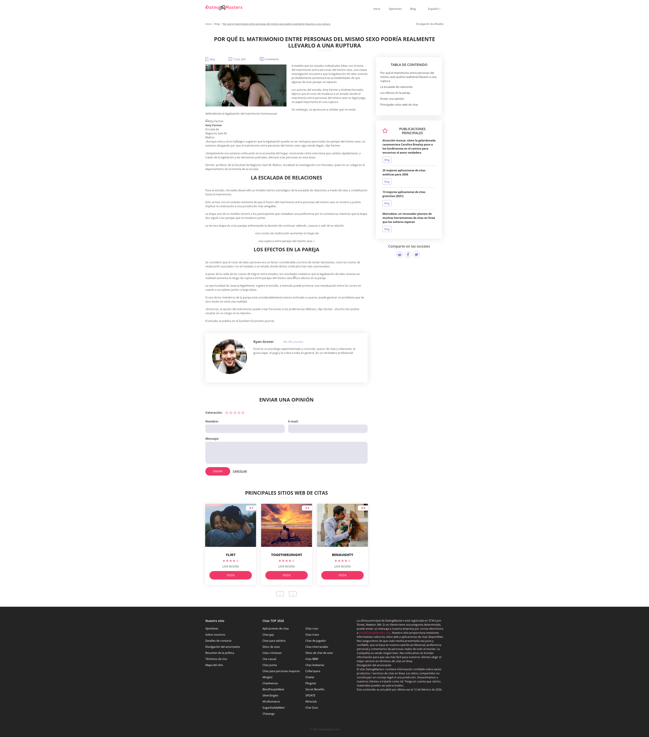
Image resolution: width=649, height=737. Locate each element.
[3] (235, 413)
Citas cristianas (272, 653)
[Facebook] (408, 254)
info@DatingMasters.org (374, 633)
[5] (243, 413)
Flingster (310, 683)
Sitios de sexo (271, 647)
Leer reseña (230, 566)
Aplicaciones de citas (275, 628)
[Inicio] (224, 7)
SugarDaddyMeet (273, 707)
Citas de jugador (315, 641)
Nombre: (212, 421)
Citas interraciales (316, 647)
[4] (239, 413)
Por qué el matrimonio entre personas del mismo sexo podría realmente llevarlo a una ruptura (408, 77)
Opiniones (395, 9)
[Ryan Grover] (229, 356)
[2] (231, 413)
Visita (231, 575)
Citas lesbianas (314, 665)
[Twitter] (416, 254)
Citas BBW (311, 659)
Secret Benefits (314, 689)
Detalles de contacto (218, 641)
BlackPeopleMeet (273, 689)
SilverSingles (270, 695)
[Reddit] (399, 254)
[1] (227, 413)
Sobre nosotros (215, 634)
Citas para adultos (274, 641)
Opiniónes (211, 628)
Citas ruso (311, 628)
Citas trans (312, 634)
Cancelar (240, 471)
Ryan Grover (263, 341)
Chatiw (309, 677)
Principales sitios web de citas (399, 104)
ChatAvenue (270, 683)
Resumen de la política (219, 653)
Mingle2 (267, 677)
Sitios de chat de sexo (319, 653)
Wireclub (311, 701)
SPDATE (310, 695)
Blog (413, 9)
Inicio (377, 9)
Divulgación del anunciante (222, 647)
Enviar (217, 471)
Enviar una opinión (392, 99)
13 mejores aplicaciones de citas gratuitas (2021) (403, 194)
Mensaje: (212, 439)
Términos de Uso (216, 659)
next (293, 593)
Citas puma (269, 665)
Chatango (268, 714)
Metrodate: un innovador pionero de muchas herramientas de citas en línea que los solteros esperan (408, 218)
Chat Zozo (311, 707)
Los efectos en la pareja (395, 93)
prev (280, 593)
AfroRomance (271, 701)
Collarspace (312, 671)
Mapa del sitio (214, 665)
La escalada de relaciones (396, 87)
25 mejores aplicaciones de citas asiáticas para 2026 (403, 172)
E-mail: (293, 421)
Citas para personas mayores (281, 671)
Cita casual (269, 659)
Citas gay (268, 634)
